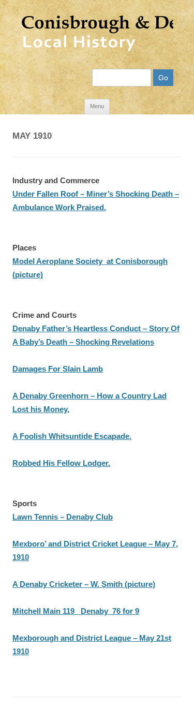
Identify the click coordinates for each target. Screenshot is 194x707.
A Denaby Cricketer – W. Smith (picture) (83, 584)
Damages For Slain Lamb (57, 368)
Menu (97, 106)
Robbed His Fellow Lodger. (61, 463)
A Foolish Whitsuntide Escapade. (71, 436)
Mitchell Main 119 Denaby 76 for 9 (75, 611)
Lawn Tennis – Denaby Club (62, 516)
